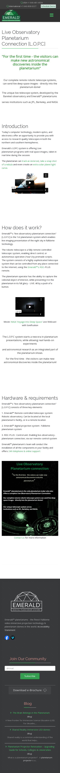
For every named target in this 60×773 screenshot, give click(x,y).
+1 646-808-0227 (28, 6)
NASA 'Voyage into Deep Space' (26, 321)
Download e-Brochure (27, 690)
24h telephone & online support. (24, 451)
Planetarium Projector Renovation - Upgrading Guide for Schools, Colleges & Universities (31, 748)
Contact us (19, 537)
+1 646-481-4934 (35, 2)
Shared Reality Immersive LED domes (31, 729)
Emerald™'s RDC (36, 267)
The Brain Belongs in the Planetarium (31, 712)
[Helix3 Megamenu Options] (51, 15)
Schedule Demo (48, 6)
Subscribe (29, 676)
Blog (29, 716)
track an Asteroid (30, 160)
